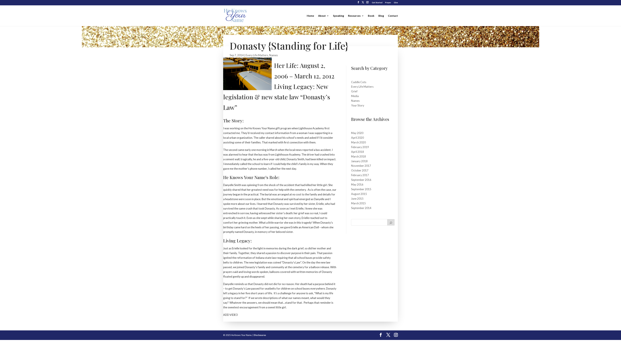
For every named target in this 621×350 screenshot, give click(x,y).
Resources (354, 16)
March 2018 (358, 156)
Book (371, 16)
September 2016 (361, 179)
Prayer (388, 3)
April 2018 (357, 151)
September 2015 (361, 189)
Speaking (338, 16)
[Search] (391, 222)
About (322, 16)
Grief (354, 91)
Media (355, 96)
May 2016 (357, 184)
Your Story (357, 105)
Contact (393, 16)
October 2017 (359, 170)
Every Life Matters (257, 55)
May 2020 (357, 133)
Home (310, 16)
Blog (381, 16)
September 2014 (361, 208)
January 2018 (359, 161)
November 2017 (361, 165)
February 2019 (360, 147)
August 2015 (359, 194)
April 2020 (357, 137)
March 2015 (358, 203)
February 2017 (360, 175)
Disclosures (260, 335)
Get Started (377, 3)
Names (273, 55)
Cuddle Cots (358, 82)
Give (396, 3)
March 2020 (358, 142)
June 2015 (357, 198)
